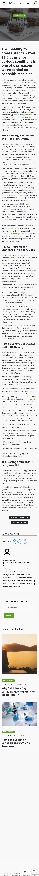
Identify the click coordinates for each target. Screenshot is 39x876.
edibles (4, 399)
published (14, 258)
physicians (27, 114)
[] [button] (17, 533)
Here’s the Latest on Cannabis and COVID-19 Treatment (16, 743)
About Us (7, 873)
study (27, 204)
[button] (2, 222)
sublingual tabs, (30, 399)
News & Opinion (19, 15)
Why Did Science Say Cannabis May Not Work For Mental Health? (19, 691)
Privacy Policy (17, 873)
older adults (14, 195)
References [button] (8, 534)
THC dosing (14, 233)
